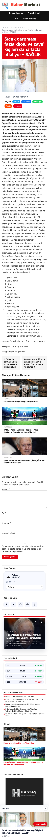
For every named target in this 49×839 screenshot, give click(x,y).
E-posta (6, 523)
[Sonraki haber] (41, 622)
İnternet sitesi (8, 533)
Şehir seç (10, 582)
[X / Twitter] (13, 604)
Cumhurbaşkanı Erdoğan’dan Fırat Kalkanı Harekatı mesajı (24, 715)
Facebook (26, 102)
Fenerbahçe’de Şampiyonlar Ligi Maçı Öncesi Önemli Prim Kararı (22, 705)
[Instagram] (20, 604)
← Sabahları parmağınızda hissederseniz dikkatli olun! (10, 363)
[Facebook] (6, 604)
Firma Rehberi (34, 13)
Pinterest (18, 106)
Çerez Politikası (29, 19)
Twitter (16, 102)
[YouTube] (27, 604)
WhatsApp (37, 102)
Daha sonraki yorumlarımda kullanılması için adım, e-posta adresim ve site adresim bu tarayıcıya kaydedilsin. (22, 549)
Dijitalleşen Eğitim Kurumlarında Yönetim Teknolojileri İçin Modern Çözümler (21, 710)
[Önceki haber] (36, 622)
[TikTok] (34, 604)
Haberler (5, 27)
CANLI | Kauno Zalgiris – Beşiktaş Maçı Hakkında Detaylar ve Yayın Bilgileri (24, 700)
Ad (4, 513)
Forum (15, 19)
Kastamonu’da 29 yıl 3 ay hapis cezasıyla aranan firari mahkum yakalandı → (34, 363)
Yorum (6, 489)
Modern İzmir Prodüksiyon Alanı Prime (20, 697)
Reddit (8, 106)
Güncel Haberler (16, 13)
